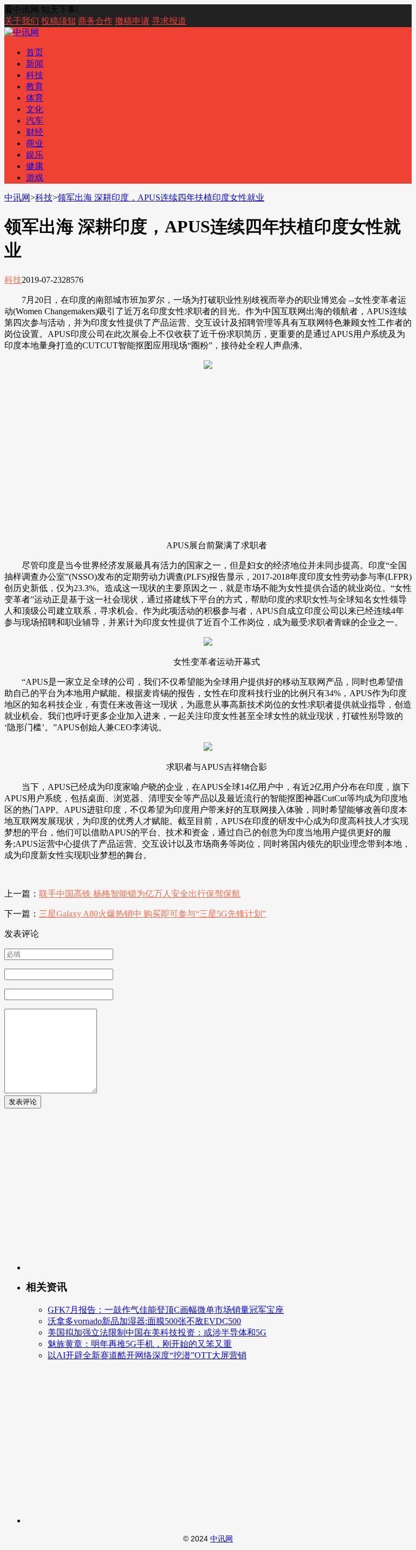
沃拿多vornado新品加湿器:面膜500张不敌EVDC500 (144, 1321)
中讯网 (17, 197)
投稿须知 (58, 20)
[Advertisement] (208, 455)
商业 (34, 143)
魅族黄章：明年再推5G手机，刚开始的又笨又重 (140, 1343)
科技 (34, 75)
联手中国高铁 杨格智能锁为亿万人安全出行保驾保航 (139, 893)
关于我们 (21, 20)
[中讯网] (21, 32)
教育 (34, 86)
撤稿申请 (132, 20)
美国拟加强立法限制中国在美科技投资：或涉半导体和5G (157, 1332)
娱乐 (34, 154)
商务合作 (95, 20)
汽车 (34, 120)
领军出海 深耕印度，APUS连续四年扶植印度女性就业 (160, 197)
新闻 (34, 63)
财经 (34, 132)
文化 (34, 109)
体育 (34, 97)
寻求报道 (169, 20)
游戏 (34, 177)
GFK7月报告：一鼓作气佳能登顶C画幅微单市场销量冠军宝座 (166, 1309)
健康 (34, 166)
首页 (34, 52)
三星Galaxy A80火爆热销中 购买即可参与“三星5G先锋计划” (152, 913)
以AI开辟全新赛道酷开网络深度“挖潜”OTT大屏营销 (147, 1355)
